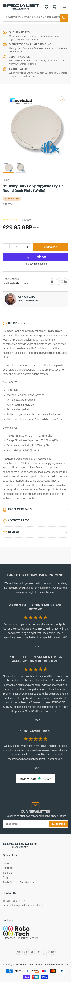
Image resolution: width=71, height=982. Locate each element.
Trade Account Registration (18, 882)
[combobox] (35, 18)
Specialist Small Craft (23, 965)
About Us (8, 868)
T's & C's (7, 873)
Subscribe (58, 824)
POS (38, 965)
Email (21, 301)
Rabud (6, 180)
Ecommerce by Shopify (56, 965)
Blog (5, 877)
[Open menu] (64, 7)
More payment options (35, 264)
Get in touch (23, 283)
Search (7, 863)
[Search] (64, 17)
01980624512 (33, 301)
